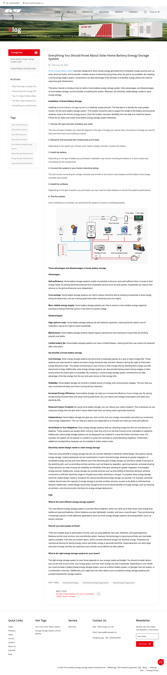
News (10, 634)
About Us (71, 12)
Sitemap (153, 667)
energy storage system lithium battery (48, 632)
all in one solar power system (47, 627)
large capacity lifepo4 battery (22, 163)
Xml (141, 670)
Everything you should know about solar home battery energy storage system (25, 105)
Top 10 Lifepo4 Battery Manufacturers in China (25, 96)
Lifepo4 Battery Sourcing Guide (23, 68)
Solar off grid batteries (20, 125)
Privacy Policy (152, 670)
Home (57, 12)
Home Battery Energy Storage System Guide (40, 35)
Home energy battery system (60, 70)
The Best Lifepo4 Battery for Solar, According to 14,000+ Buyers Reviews (25, 100)
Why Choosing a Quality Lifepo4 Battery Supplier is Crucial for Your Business (25, 86)
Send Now (143, 644)
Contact (133, 12)
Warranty (72, 627)
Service (119, 12)
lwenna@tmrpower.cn (34, 3)
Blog (10, 654)
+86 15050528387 (12, 3)
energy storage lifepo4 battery (22, 158)
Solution (104, 12)
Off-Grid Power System (19, 130)
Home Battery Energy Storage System (96, 583)
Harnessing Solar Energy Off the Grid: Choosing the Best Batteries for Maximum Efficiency (25, 91)
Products (88, 12)
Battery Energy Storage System (123, 583)
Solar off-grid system (19, 135)
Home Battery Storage (70, 583)
